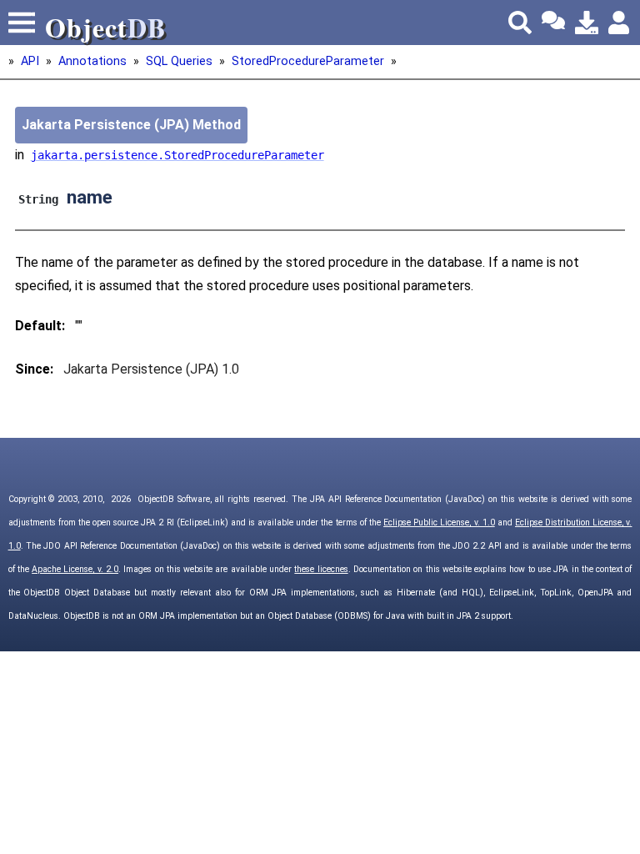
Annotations (92, 61)
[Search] (520, 22)
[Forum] (553, 22)
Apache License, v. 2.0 (75, 569)
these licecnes (321, 569)
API (30, 61)
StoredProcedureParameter (308, 61)
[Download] (586, 22)
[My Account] (620, 22)
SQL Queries (179, 61)
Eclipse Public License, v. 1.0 (439, 522)
